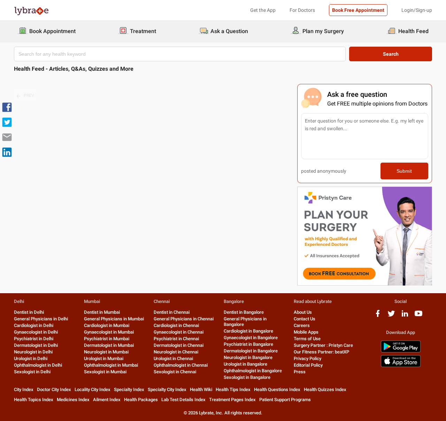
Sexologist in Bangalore (247, 377)
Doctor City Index (54, 389)
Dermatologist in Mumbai (109, 345)
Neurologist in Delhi (33, 351)
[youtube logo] (418, 316)
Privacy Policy (307, 358)
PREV (29, 95)
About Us (303, 312)
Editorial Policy (308, 365)
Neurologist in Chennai (176, 351)
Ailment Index (107, 399)
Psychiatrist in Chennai (176, 338)
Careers (302, 325)
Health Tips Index (233, 389)
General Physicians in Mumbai (114, 318)
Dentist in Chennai (172, 312)
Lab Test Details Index (183, 399)
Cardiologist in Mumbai (106, 325)
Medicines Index (73, 399)
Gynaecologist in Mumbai (109, 332)
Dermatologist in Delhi (36, 345)
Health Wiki (201, 389)
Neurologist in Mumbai (106, 351)
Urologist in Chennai (173, 358)
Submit (404, 171)
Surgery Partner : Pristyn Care (323, 345)
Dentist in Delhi (29, 312)
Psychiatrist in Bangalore (248, 344)
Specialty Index (129, 389)
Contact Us (304, 318)
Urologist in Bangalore (245, 364)
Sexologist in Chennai (175, 371)
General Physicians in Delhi (41, 318)
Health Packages (141, 399)
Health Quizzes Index (325, 389)
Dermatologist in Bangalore (251, 350)
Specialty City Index (167, 389)
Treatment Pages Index (232, 399)
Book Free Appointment (358, 10)
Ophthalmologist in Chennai (181, 365)
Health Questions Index (277, 389)
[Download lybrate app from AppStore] (400, 365)
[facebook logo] (378, 316)
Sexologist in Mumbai (105, 371)
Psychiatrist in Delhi (33, 338)
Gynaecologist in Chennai (178, 332)
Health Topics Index (33, 399)
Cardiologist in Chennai (176, 325)
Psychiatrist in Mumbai (106, 338)
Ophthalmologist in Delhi (38, 365)
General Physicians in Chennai (184, 318)
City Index (23, 389)
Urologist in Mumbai (103, 358)
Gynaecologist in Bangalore (251, 337)
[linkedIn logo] (405, 316)
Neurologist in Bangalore (248, 357)
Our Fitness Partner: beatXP (321, 351)
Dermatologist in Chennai (178, 345)
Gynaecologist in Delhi (36, 332)
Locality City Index (92, 389)
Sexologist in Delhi (32, 371)
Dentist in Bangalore (244, 312)
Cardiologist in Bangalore (248, 331)
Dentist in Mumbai (102, 312)
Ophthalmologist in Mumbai (111, 365)
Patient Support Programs (285, 399)
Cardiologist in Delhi (33, 325)
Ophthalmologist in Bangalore (253, 370)
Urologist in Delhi (30, 358)
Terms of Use (307, 338)
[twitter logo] (391, 316)
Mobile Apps (306, 332)
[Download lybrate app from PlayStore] (400, 351)
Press (300, 371)
